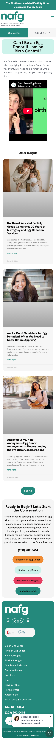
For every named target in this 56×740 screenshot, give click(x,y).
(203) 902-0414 (28, 550)
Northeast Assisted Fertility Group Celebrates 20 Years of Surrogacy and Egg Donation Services (26, 228)
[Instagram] (21, 621)
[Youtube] (28, 621)
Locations (10, 675)
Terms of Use (12, 689)
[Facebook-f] (8, 621)
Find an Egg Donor (15, 650)
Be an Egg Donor (14, 645)
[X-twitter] (15, 621)
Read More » (12, 253)
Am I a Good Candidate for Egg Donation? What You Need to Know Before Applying (27, 336)
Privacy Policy (12, 684)
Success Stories (13, 670)
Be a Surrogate (13, 655)
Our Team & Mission (16, 665)
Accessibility (11, 694)
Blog (7, 680)
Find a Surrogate (14, 660)
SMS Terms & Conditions (18, 699)
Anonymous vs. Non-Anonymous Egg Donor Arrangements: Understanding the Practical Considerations (26, 445)
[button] (52, 17)
